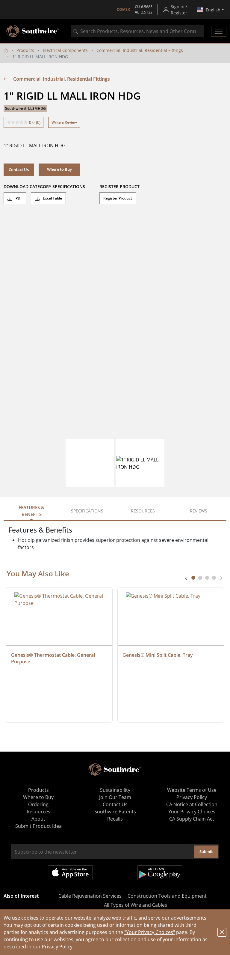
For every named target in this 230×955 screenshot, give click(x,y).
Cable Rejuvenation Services (90, 896)
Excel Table (52, 198)
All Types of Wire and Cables (135, 905)
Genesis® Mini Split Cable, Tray (157, 655)
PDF (18, 198)
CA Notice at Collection (191, 804)
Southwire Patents (115, 811)
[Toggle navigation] (218, 31)
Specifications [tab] (87, 511)
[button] (59, 170)
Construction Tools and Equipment (167, 896)
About (38, 818)
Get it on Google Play (159, 872)
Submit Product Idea (38, 826)
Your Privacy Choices (191, 811)
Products (25, 50)
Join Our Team (115, 797)
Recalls (115, 818)
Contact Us (19, 169)
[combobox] (137, 31)
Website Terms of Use (192, 790)
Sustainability (115, 790)
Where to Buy (38, 797)
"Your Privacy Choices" (149, 932)
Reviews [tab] (198, 511)
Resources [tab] (143, 511)
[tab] (193, 578)
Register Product (117, 198)
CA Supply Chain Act (191, 818)
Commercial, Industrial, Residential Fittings (139, 50)
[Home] (6, 50)
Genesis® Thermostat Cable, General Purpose (53, 658)
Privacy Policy (57, 946)
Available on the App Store (70, 872)
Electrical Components (65, 50)
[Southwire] (33, 31)
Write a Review (64, 122)
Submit (206, 851)
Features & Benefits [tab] (31, 510)
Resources (38, 811)
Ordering (38, 804)
